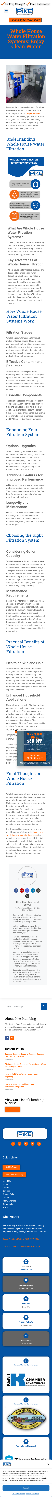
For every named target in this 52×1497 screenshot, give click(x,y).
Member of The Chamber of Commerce (26, 1365)
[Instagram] (39, 1144)
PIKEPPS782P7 (26, 1341)
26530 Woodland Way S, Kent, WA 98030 (21, 1239)
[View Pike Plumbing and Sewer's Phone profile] (27, 896)
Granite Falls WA (26, 1322)
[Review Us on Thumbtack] (26, 1441)
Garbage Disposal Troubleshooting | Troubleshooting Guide (20, 1085)
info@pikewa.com (26, 1285)
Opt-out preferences (18, 1494)
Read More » (9, 1059)
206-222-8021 (26, 1267)
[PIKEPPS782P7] (26, 1335)
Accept (26, 1488)
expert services (33, 113)
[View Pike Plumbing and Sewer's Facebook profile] (16, 890)
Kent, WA (26, 1303)
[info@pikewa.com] (26, 1280)
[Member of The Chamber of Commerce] (26, 1360)
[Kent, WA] (26, 1298)
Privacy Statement (32, 1494)
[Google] (12, 1038)
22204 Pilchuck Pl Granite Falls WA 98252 (21, 1246)
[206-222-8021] (26, 1261)
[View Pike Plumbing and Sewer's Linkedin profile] (33, 890)
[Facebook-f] (7, 1038)
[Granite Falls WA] (26, 1317)
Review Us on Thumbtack (26, 1446)
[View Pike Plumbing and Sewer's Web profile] (38, 890)
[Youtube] (32, 1144)
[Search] (44, 1006)
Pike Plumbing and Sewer (27, 903)
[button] (48, 1464)
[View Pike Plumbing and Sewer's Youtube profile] (22, 890)
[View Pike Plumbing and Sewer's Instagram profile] (27, 890)
